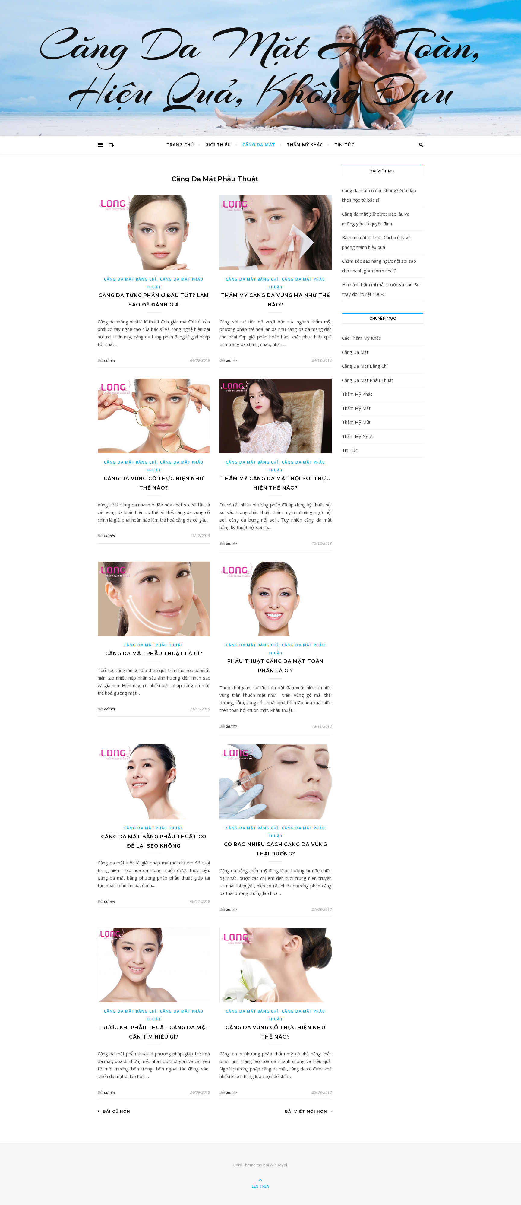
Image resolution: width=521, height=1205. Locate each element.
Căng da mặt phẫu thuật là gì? (154, 653)
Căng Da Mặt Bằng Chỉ (130, 279)
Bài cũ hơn (116, 1111)
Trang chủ (180, 144)
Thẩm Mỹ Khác (305, 144)
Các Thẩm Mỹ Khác (361, 338)
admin (109, 360)
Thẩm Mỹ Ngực (358, 436)
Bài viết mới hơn (307, 1111)
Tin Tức (344, 144)
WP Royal (278, 1165)
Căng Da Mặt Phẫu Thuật (153, 645)
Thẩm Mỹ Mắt (356, 408)
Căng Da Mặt (258, 144)
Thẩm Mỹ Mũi (356, 422)
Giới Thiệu (218, 144)
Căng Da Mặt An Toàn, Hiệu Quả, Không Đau (260, 68)
